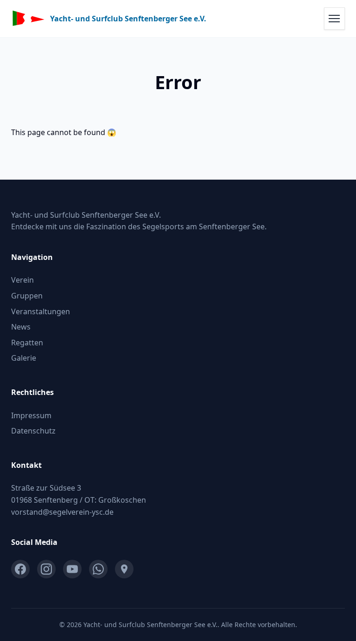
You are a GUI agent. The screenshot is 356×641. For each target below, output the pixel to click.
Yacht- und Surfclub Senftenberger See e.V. (128, 19)
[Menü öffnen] (334, 18)
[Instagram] (46, 569)
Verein (22, 280)
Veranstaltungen (40, 311)
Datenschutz (33, 431)
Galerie (23, 358)
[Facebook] (20, 569)
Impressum (31, 415)
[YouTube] (72, 569)
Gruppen (27, 296)
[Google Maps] (124, 569)
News (21, 327)
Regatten (27, 342)
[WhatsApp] (98, 569)
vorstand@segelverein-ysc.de (62, 512)
